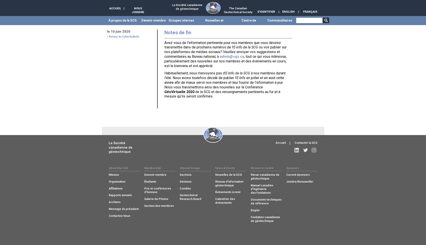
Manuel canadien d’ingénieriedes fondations (262, 189)
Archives (114, 202)
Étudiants (150, 181)
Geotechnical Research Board (190, 197)
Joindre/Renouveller (299, 181)
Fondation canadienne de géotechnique (265, 219)
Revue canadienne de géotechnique (265, 176)
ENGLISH (288, 11)
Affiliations (115, 188)
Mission (114, 174)
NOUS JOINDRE (138, 10)
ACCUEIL (115, 8)
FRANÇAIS (310, 11)
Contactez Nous (119, 215)
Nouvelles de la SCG (228, 174)
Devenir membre (155, 174)
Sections (185, 174)
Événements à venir (228, 192)
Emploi (255, 210)
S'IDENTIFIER (266, 11)
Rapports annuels (120, 195)
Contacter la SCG (306, 142)
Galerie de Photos (156, 199)
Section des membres (159, 205)
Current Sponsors (298, 174)
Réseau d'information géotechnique (229, 183)
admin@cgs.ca (232, 56)
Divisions (185, 181)
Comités (185, 188)
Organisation (117, 181)
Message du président (124, 209)
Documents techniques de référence (266, 201)
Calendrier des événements (225, 200)
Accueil (281, 142)
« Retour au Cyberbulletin (123, 36)
